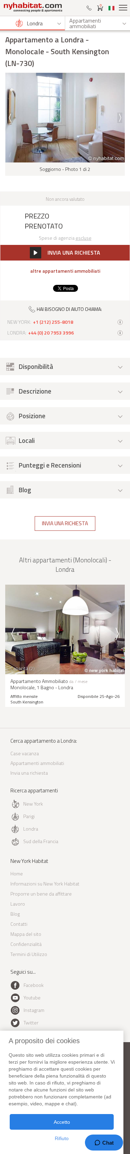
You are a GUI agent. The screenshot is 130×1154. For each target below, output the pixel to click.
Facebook (34, 985)
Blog (15, 913)
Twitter (31, 1022)
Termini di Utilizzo (28, 954)
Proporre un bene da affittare (41, 893)
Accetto (62, 1122)
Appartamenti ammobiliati (37, 763)
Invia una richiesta (65, 523)
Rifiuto (62, 1138)
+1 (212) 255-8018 (53, 322)
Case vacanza (24, 753)
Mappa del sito (25, 934)
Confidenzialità (26, 944)
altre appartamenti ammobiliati (65, 270)
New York (33, 803)
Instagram (34, 1010)
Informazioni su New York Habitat (44, 883)
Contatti (18, 924)
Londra (30, 828)
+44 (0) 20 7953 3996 (51, 332)
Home (16, 873)
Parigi (29, 816)
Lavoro (17, 903)
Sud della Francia (40, 841)
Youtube (32, 997)
